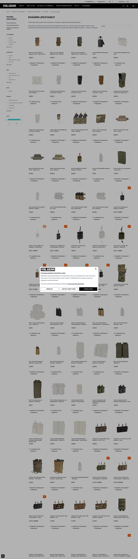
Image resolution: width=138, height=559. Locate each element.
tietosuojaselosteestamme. (76, 284)
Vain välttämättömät (69, 289)
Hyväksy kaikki (88, 289)
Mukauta (49, 289)
